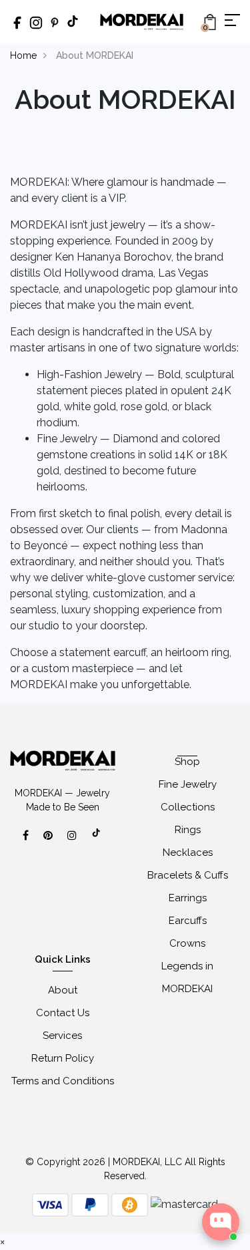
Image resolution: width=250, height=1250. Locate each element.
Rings (188, 830)
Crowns (187, 943)
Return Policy (62, 1058)
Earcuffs (188, 921)
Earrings (188, 898)
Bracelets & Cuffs (187, 875)
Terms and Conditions (62, 1081)
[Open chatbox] (220, 1222)
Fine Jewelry (188, 784)
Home (23, 55)
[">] (96, 839)
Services (62, 1036)
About (62, 990)
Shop (187, 762)
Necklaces (188, 852)
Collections (188, 807)
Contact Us (62, 1013)
